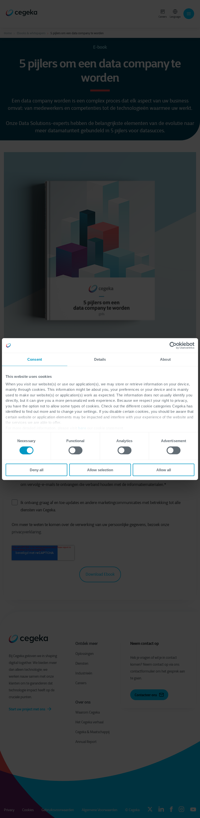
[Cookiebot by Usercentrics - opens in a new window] (173, 345)
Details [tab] (100, 359)
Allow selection (100, 470)
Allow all (163, 470)
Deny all (36, 470)
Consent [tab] (34, 359)
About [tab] (165, 359)
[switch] (75, 450)
